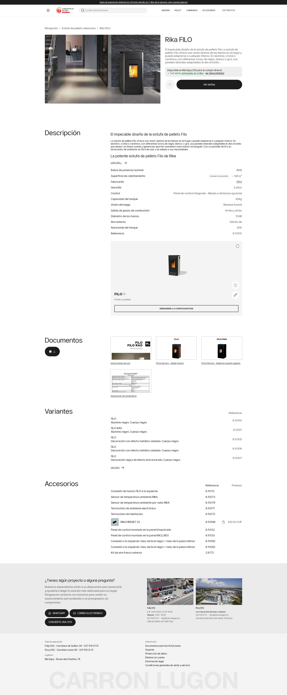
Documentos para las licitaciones (163, 645)
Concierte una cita (60, 622)
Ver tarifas (209, 84)
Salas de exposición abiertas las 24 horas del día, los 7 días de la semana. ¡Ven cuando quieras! (144, 2)
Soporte (149, 649)
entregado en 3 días (192, 73)
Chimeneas (192, 10)
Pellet (178, 10)
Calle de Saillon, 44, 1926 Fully (160, 621)
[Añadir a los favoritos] (170, 84)
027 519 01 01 (228, 10)
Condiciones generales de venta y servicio (167, 665)
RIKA (239, 181)
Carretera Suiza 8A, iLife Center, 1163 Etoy (214, 618)
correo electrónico (90, 613)
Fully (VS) (151, 608)
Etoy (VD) (200, 608)
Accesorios (208, 10)
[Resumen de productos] (102, 69)
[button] (214, 73)
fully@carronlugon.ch (170, 618)
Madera (166, 10)
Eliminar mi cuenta (155, 657)
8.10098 (210, 521)
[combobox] (115, 10)
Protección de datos (156, 653)
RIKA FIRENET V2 (130, 521)
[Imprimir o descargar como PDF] (52, 351)
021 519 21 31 (201, 615)
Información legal (154, 661)
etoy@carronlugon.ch (219, 615)
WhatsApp (59, 613)
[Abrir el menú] (48, 10)
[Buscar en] (83, 10)
